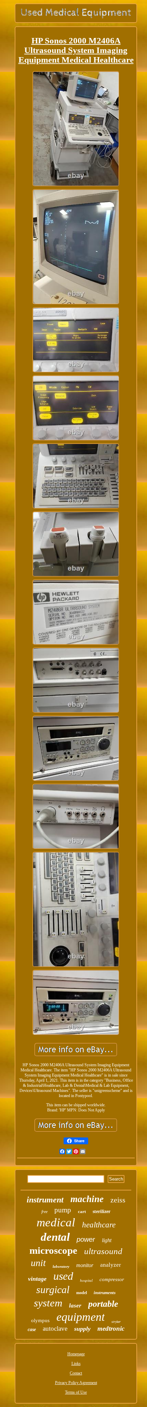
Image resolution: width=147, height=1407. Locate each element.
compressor (111, 1279)
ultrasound (103, 1251)
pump (62, 1210)
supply (82, 1328)
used (63, 1276)
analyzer (110, 1265)
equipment (80, 1317)
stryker (116, 1322)
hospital (86, 1280)
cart (82, 1211)
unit (38, 1263)
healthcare (99, 1225)
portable (103, 1304)
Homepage (76, 1354)
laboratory (61, 1266)
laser (75, 1305)
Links (76, 1363)
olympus (40, 1320)
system (48, 1303)
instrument (45, 1199)
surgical (52, 1289)
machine (87, 1199)
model (81, 1292)
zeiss (117, 1200)
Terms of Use (76, 1392)
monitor (84, 1265)
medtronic (110, 1328)
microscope (53, 1250)
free (44, 1211)
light (106, 1240)
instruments (105, 1292)
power (86, 1239)
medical (56, 1222)
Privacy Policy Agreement (76, 1382)
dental (55, 1237)
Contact (76, 1373)
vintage (37, 1278)
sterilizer (101, 1211)
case (32, 1329)
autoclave (55, 1328)
